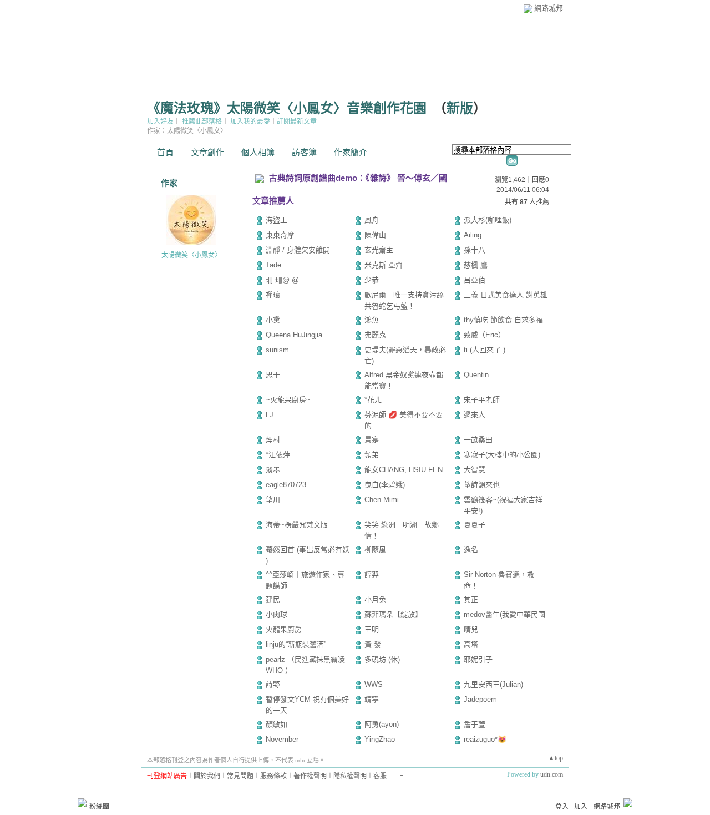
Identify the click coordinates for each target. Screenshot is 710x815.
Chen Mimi (381, 499)
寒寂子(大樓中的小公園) (502, 454)
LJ (269, 415)
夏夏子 (474, 524)
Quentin (476, 375)
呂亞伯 (474, 280)
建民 (273, 599)
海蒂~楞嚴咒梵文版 (297, 524)
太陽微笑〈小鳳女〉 (191, 255)
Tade (273, 265)
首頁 (165, 152)
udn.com (551, 774)
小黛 (273, 320)
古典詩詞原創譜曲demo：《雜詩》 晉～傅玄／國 (358, 178)
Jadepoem (480, 699)
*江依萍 (278, 454)
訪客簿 (304, 152)
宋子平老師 (482, 400)
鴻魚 (371, 320)
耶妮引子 (478, 659)
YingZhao (379, 739)
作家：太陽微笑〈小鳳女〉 (187, 131)
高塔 (471, 644)
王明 (371, 629)
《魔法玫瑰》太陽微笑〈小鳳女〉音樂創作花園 (287, 108)
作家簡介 (350, 152)
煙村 (273, 440)
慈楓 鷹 (476, 265)
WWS (373, 684)
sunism (277, 350)
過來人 (474, 415)
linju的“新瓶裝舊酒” (296, 644)
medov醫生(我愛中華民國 (504, 614)
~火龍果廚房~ (288, 400)
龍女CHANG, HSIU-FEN (403, 469)
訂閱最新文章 (297, 121)
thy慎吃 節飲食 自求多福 (503, 320)
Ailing (472, 235)
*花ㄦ (373, 400)
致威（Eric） (484, 335)
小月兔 (375, 599)
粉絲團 (99, 807)
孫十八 (474, 250)
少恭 (371, 280)
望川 (273, 499)
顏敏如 (276, 724)
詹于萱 (474, 724)
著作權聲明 (310, 776)
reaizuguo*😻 (485, 739)
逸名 (471, 549)
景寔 (371, 440)
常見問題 (240, 776)
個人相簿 (258, 152)
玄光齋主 (378, 250)
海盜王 (276, 220)
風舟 (371, 220)
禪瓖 (273, 295)
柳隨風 (375, 549)
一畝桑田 (478, 440)
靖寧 (371, 699)
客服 (380, 776)
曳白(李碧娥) (384, 484)
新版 (460, 108)
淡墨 (273, 469)
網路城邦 (548, 8)
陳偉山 (375, 235)
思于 (273, 375)
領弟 (371, 454)
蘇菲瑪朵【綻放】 (393, 614)
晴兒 (471, 629)
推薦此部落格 (202, 121)
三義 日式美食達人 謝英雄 (505, 295)
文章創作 (207, 152)
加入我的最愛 (250, 121)
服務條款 (273, 776)
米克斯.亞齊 (383, 265)
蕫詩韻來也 (482, 484)
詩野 (273, 684)
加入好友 (160, 121)
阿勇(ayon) (381, 724)
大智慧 (474, 469)
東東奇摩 (280, 235)
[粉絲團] (82, 802)
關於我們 (207, 776)
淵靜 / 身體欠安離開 (298, 250)
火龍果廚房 (284, 629)
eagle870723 (286, 484)
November (282, 739)
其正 (471, 599)
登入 (562, 807)
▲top (555, 758)
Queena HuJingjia (294, 335)
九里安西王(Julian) (493, 684)
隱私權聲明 (350, 776)
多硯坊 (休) (382, 659)
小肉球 (276, 614)
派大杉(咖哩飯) (487, 220)
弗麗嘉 (375, 335)
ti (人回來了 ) (484, 350)
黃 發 (372, 644)
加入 (580, 807)
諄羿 (371, 574)
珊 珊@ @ (287, 280)
